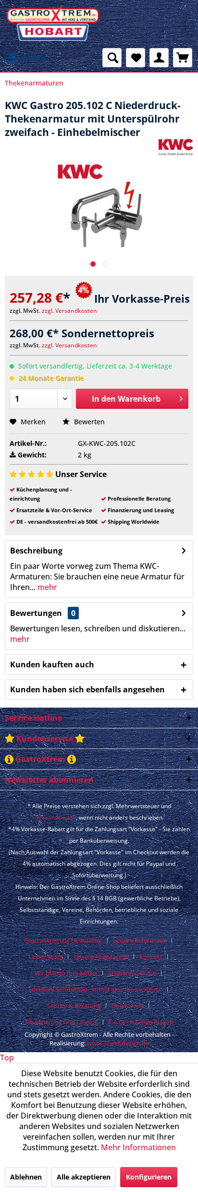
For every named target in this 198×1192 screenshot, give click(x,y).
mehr (46, 587)
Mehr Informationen (138, 1147)
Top (7, 1057)
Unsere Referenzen (140, 940)
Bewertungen (36, 613)
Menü (34, 57)
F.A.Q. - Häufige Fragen (141, 1022)
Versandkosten (56, 817)
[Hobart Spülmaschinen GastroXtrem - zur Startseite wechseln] (52, 24)
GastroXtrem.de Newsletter (63, 940)
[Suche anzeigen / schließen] (112, 57)
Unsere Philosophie (101, 956)
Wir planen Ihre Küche (66, 973)
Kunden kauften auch (52, 664)
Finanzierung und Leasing (61, 1022)
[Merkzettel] (135, 57)
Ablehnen (26, 1176)
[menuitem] (25, 57)
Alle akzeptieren (84, 1176)
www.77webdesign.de (118, 1043)
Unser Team (46, 956)
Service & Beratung (74, 1005)
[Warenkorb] (182, 57)
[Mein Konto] (159, 57)
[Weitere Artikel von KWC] (176, 147)
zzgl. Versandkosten (69, 311)
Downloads (127, 1005)
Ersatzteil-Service (132, 973)
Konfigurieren (149, 1176)
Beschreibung (36, 550)
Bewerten (88, 421)
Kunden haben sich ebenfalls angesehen (87, 689)
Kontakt (150, 956)
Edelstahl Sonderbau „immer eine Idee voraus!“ (95, 989)
